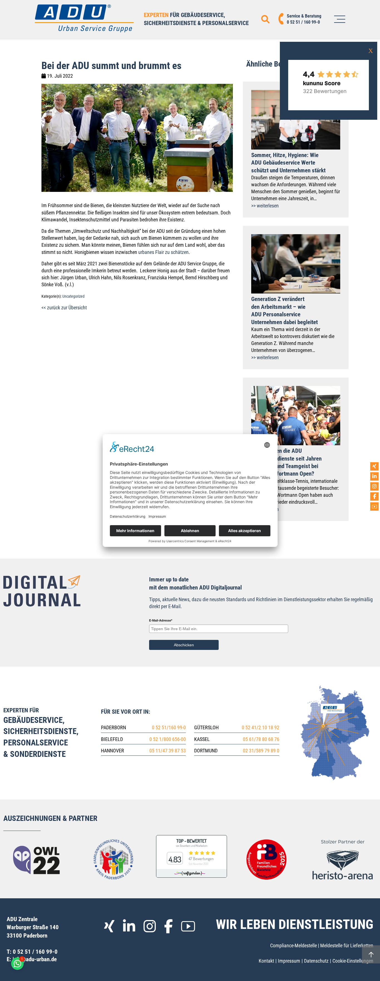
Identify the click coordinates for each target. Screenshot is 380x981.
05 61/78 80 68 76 (261, 739)
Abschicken (184, 645)
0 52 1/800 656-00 (167, 739)
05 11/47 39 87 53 (167, 751)
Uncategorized (73, 296)
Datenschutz (316, 961)
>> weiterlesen (265, 206)
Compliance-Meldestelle (293, 945)
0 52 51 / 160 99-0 (35, 951)
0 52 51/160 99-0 (169, 727)
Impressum (289, 961)
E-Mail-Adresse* (160, 620)
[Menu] (339, 19)
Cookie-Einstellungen (352, 961)
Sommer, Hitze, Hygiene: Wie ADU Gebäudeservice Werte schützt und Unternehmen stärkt (288, 162)
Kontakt (266, 961)
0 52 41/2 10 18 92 (260, 727)
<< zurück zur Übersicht (64, 307)
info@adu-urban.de (35, 959)
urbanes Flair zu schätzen (163, 252)
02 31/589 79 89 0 (261, 751)
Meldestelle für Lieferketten (346, 945)
